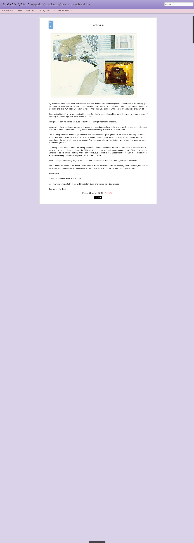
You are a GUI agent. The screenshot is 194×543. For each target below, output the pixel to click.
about (27, 11)
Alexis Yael (109, 193)
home (20, 11)
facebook (36, 11)
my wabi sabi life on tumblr (57, 11)
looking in (98, 25)
